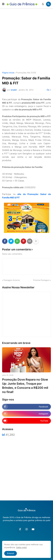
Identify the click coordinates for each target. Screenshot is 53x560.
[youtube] (33, 529)
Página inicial (8, 73)
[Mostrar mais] (36, 241)
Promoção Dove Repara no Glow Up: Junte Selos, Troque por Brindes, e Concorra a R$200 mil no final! (25, 386)
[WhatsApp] (17, 241)
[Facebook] (4, 241)
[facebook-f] (20, 529)
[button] (3, 4)
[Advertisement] (26, 40)
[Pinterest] (23, 241)
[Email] (29, 241)
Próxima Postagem (41, 280)
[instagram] (26, 529)
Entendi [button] (10, 553)
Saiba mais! (21, 547)
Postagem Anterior (12, 280)
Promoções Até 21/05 (26, 73)
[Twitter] (11, 241)
